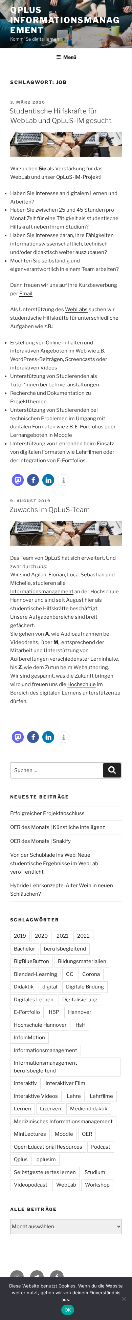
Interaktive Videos (36, 1096)
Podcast (100, 1147)
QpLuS (52, 558)
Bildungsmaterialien (82, 961)
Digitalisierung (79, 1000)
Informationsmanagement (41, 592)
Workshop (97, 1185)
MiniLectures (30, 1134)
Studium (95, 1172)
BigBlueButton (31, 961)
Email (25, 294)
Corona (91, 974)
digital (49, 987)
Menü (69, 57)
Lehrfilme (101, 1096)
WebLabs (76, 309)
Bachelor (24, 949)
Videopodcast (30, 1185)
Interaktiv (25, 1083)
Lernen (22, 1109)
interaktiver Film (65, 1083)
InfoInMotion (29, 1038)
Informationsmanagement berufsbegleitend (45, 1067)
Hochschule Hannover (40, 1025)
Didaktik (24, 987)
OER (87, 1134)
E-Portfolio (27, 1012)
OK (68, 1310)
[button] (18, 480)
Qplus (21, 1159)
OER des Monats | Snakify (40, 841)
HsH (80, 1025)
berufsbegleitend (65, 949)
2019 (20, 936)
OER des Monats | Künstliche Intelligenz (57, 827)
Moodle (64, 1134)
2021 (62, 936)
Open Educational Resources (48, 1147)
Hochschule (81, 684)
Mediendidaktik (88, 1109)
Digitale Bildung (85, 987)
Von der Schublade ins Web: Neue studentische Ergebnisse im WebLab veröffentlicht (54, 863)
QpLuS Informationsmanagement (65, 20)
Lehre (74, 1096)
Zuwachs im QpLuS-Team (49, 510)
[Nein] (123, 1298)
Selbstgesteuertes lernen (45, 1172)
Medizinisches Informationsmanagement (63, 1122)
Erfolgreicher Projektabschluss (47, 813)
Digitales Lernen (33, 1000)
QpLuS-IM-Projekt (78, 177)
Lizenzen (50, 1109)
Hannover (79, 1012)
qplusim (46, 1159)
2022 (83, 936)
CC (69, 974)
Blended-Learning (35, 974)
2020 (41, 936)
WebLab (20, 177)
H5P (54, 1012)
